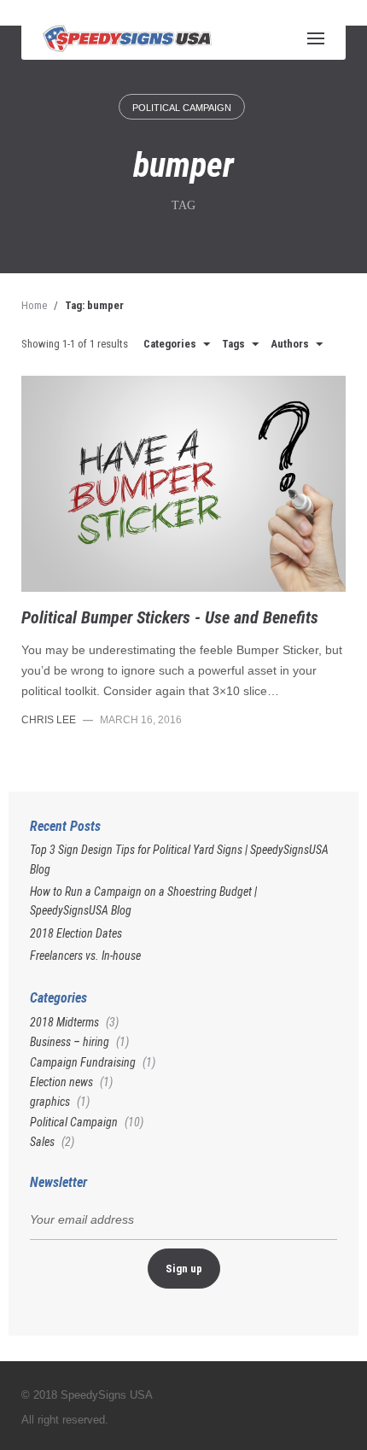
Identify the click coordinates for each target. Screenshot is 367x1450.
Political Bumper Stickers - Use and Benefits (169, 617)
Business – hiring (69, 1042)
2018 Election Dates (76, 933)
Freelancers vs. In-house (85, 955)
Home (34, 305)
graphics (50, 1101)
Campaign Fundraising (83, 1062)
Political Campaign (181, 107)
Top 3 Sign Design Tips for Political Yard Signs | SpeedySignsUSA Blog (179, 859)
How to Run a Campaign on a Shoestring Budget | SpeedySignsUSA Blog (143, 901)
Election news (61, 1082)
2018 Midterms (64, 1022)
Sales (42, 1142)
